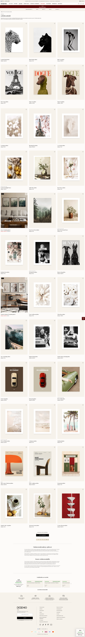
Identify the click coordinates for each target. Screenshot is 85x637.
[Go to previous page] (37, 540)
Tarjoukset (42, 3)
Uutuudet (16, 3)
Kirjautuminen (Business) (44, 621)
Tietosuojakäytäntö (21, 620)
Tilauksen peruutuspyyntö (61, 617)
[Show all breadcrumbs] (2, 11)
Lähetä (24, 617)
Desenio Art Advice (60, 607)
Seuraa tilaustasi (59, 610)
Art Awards (41, 620)
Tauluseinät (48, 3)
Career (41, 612)
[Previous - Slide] (25, 584)
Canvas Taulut (26, 3)
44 (46, 539)
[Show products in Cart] (83, 4)
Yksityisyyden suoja (60, 615)
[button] (80, 632)
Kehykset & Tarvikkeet (34, 3)
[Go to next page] (48, 540)
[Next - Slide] (71, 584)
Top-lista (11, 3)
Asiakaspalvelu (59, 608)
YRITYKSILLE (60, 3)
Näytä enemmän (42, 535)
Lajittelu (57, 9)
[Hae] (79, 3)
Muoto (43, 9)
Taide (5, 11)
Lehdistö (41, 608)
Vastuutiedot (42, 610)
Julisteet (20, 3)
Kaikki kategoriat (29, 9)
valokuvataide (9, 11)
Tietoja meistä (42, 607)
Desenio (45, 634)
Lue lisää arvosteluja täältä (42, 589)
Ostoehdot (58, 612)
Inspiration (54, 3)
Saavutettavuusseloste (43, 615)
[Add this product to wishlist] (26, 23)
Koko (50, 9)
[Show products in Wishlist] (81, 4)
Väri (37, 9)
